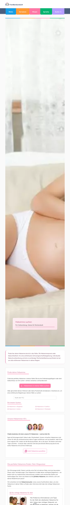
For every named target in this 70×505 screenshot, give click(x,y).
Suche (57, 12)
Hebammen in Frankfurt (43, 406)
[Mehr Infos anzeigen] (35, 503)
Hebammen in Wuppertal (15, 406)
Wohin (11, 12)
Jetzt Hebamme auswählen (36, 451)
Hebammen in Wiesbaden (44, 409)
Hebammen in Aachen (15, 409)
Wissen (34, 12)
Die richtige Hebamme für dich (22, 492)
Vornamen (22, 12)
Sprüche (46, 12)
